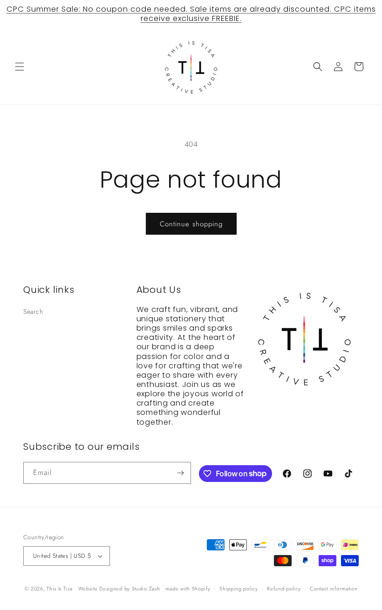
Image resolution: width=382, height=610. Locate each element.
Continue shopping (191, 224)
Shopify (201, 588)
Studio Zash (146, 588)
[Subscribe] (180, 473)
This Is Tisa (59, 588)
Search (33, 311)
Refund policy (283, 588)
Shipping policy (238, 588)
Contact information (333, 588)
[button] (19, 66)
